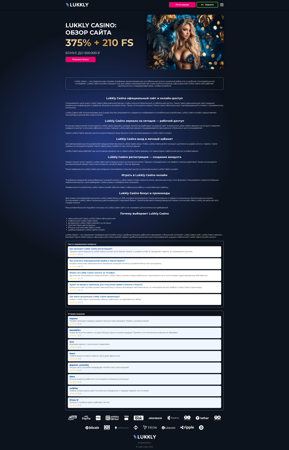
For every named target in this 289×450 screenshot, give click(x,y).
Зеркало (209, 5)
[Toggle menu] (222, 4)
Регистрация (182, 5)
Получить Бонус (80, 59)
